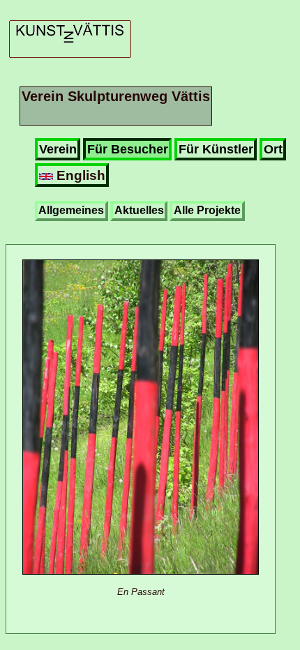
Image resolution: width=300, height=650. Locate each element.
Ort (273, 149)
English (79, 175)
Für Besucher (127, 149)
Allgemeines (71, 210)
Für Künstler (216, 149)
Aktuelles (139, 210)
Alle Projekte (207, 210)
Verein (58, 149)
